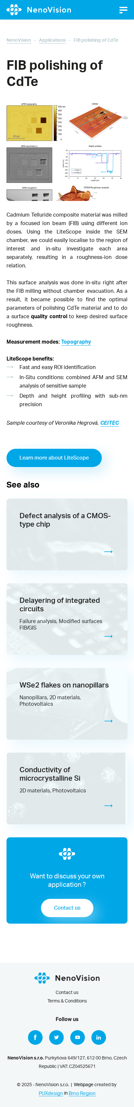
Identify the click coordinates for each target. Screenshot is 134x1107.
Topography (76, 342)
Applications (52, 40)
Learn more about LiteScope (54, 458)
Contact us (67, 908)
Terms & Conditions (67, 1001)
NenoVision (19, 40)
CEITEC (109, 423)
